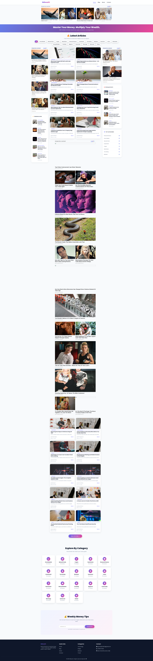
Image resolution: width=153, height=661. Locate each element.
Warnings (85, 44)
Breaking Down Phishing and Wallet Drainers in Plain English (88, 455)
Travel (79, 653)
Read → (72, 66)
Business (96, 41)
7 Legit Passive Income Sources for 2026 (114, 108)
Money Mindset (56, 44)
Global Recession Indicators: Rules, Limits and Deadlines (114, 123)
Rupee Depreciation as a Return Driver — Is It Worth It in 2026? (88, 62)
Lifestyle (80, 651)
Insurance (102, 41)
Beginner (71, 44)
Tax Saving (89, 41)
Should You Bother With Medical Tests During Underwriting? (114, 93)
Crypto (57, 41)
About (103, 2)
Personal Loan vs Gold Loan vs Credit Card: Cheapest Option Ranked (114, 115)
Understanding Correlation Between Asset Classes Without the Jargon (87, 478)
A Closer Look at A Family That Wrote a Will (87, 501)
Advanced (92, 44)
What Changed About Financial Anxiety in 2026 (87, 85)
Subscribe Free (89, 626)
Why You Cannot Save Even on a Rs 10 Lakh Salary (42, 148)
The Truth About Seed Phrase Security (86, 524)
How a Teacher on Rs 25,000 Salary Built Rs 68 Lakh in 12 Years (42, 156)
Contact (109, 2)
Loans (108, 41)
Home (94, 2)
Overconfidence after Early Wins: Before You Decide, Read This (88, 432)
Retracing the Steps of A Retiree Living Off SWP (61, 432)
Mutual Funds (51, 41)
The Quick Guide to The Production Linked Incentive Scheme (42, 131)
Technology (80, 646)
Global (98, 44)
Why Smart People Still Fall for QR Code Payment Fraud (60, 62)
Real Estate (64, 41)
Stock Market (42, 41)
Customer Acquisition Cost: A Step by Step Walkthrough (61, 131)
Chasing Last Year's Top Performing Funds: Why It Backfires (88, 108)
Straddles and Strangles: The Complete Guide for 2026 (61, 478)
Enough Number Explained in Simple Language (42, 122)
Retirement (115, 41)
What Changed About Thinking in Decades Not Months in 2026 (62, 85)
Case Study (77, 44)
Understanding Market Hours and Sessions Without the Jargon (62, 501)
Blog (99, 2)
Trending (64, 44)
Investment (81, 41)
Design (79, 648)
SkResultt (46, 2)
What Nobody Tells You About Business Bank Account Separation (62, 108)
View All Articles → (75, 536)
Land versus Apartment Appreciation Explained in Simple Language (86, 131)
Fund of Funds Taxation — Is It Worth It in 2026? (114, 101)
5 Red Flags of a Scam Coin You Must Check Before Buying (62, 455)
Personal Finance (72, 41)
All (36, 41)
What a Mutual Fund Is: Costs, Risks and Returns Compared (42, 140)
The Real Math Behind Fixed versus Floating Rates (62, 524)
